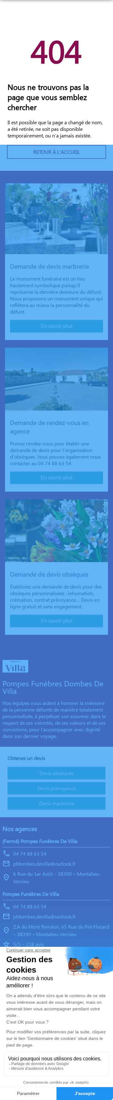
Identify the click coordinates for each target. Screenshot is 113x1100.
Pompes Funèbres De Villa (31, 894)
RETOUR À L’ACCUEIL (56, 151)
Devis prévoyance (56, 788)
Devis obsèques (56, 773)
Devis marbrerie (56, 803)
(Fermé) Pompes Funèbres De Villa (40, 841)
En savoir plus (57, 326)
